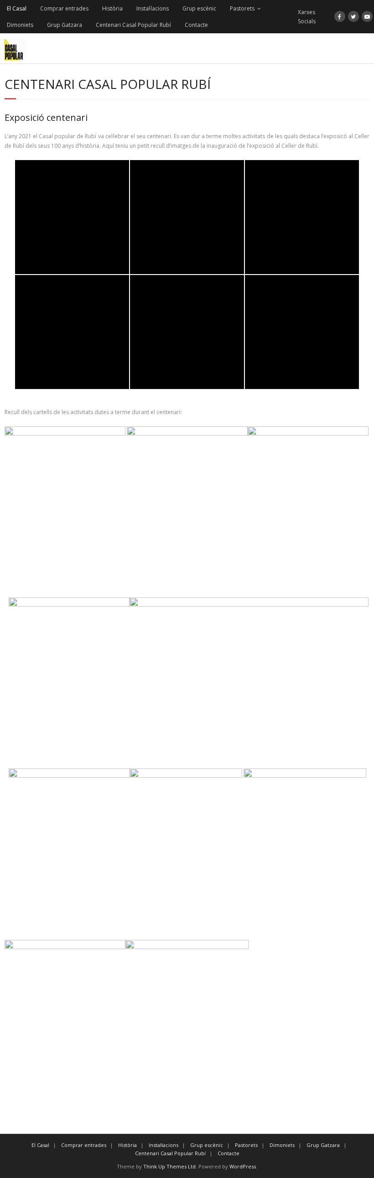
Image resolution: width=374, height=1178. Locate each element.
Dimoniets (20, 25)
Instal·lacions (152, 8)
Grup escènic (199, 8)
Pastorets (242, 8)
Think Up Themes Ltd (169, 1166)
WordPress (242, 1166)
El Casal (16, 8)
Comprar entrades (64, 8)
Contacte (196, 25)
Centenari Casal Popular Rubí (133, 25)
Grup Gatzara (64, 25)
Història (112, 8)
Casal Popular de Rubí (60, 172)
